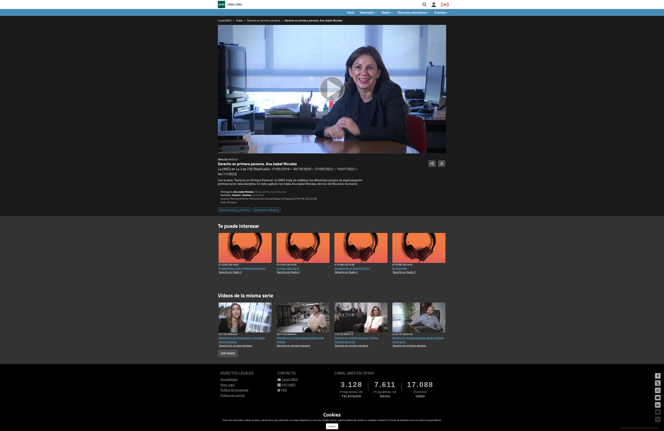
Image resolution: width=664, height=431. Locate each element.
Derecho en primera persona (263, 20)
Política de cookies (232, 395)
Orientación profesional (266, 210)
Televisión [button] (367, 12)
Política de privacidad (234, 390)
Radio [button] (386, 12)
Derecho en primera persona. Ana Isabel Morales (314, 20)
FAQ (284, 390)
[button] (444, 254)
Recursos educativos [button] (412, 12)
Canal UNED (290, 379)
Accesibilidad (228, 379)
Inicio (350, 12)
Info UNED (289, 384)
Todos (239, 20)
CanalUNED (224, 20)
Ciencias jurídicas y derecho (234, 210)
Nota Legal (227, 384)
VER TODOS (228, 353)
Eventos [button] (441, 12)
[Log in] (434, 5)
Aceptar (332, 426)
